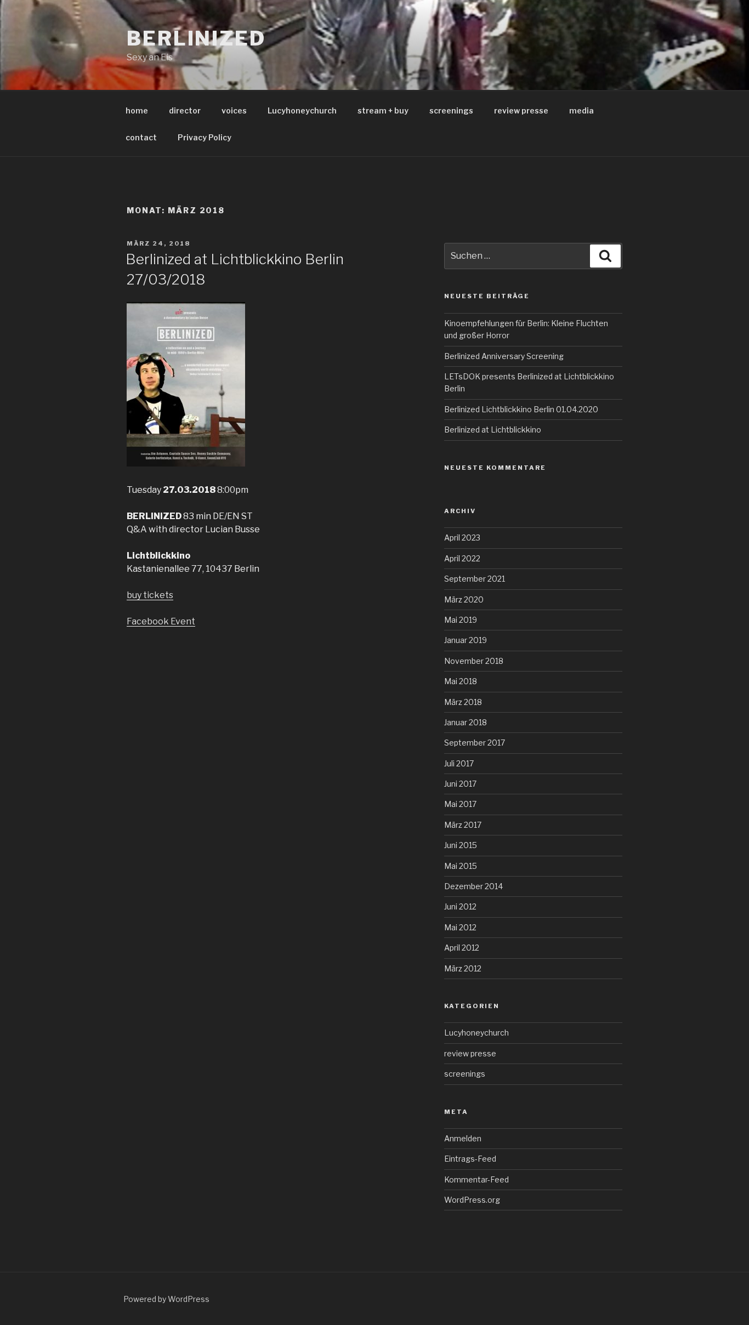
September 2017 (474, 742)
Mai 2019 (460, 619)
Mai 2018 (460, 681)
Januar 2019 (465, 640)
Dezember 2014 (473, 886)
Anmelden (462, 1138)
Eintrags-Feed (470, 1158)
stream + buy (383, 110)
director (185, 110)
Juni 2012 (460, 906)
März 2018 (463, 702)
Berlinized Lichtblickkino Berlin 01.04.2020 (521, 409)
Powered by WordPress (166, 1299)
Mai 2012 (460, 927)
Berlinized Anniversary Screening (504, 356)
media (581, 110)
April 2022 (462, 558)
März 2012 (462, 968)
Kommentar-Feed (476, 1179)
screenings (451, 110)
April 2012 (461, 947)
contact (141, 137)
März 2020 (464, 599)
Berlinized (196, 38)
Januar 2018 (465, 722)
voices (234, 110)
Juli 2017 (459, 763)
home (137, 110)
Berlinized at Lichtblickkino (492, 429)
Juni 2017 (460, 783)
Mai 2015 (460, 866)
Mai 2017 (460, 804)
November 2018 (473, 661)
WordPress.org (472, 1199)
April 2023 (462, 537)
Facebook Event (161, 621)
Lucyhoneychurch (302, 110)
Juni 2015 (460, 845)
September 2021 (474, 578)
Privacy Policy (204, 137)
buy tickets (150, 595)
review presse (521, 110)
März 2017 (462, 824)
